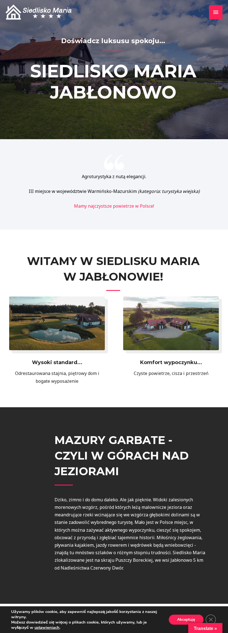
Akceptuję (186, 619)
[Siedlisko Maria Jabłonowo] (39, 12)
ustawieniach (47, 627)
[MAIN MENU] (215, 12)
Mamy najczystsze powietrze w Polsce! (114, 206)
